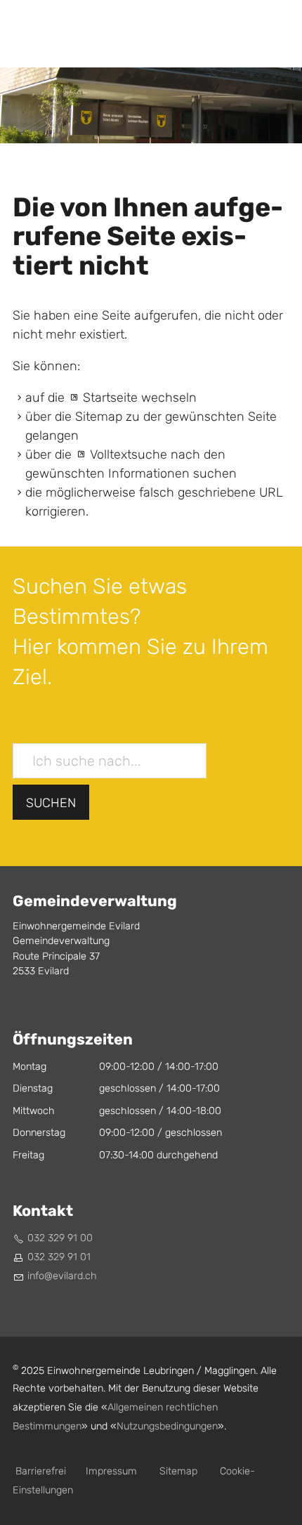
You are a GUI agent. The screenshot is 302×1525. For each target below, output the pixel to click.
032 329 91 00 (60, 1238)
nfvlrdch (63, 1276)
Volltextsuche (128, 454)
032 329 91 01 (59, 1257)
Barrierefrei (40, 1471)
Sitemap (178, 1471)
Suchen (51, 803)
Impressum (111, 1471)
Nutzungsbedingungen (167, 1426)
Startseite (110, 398)
